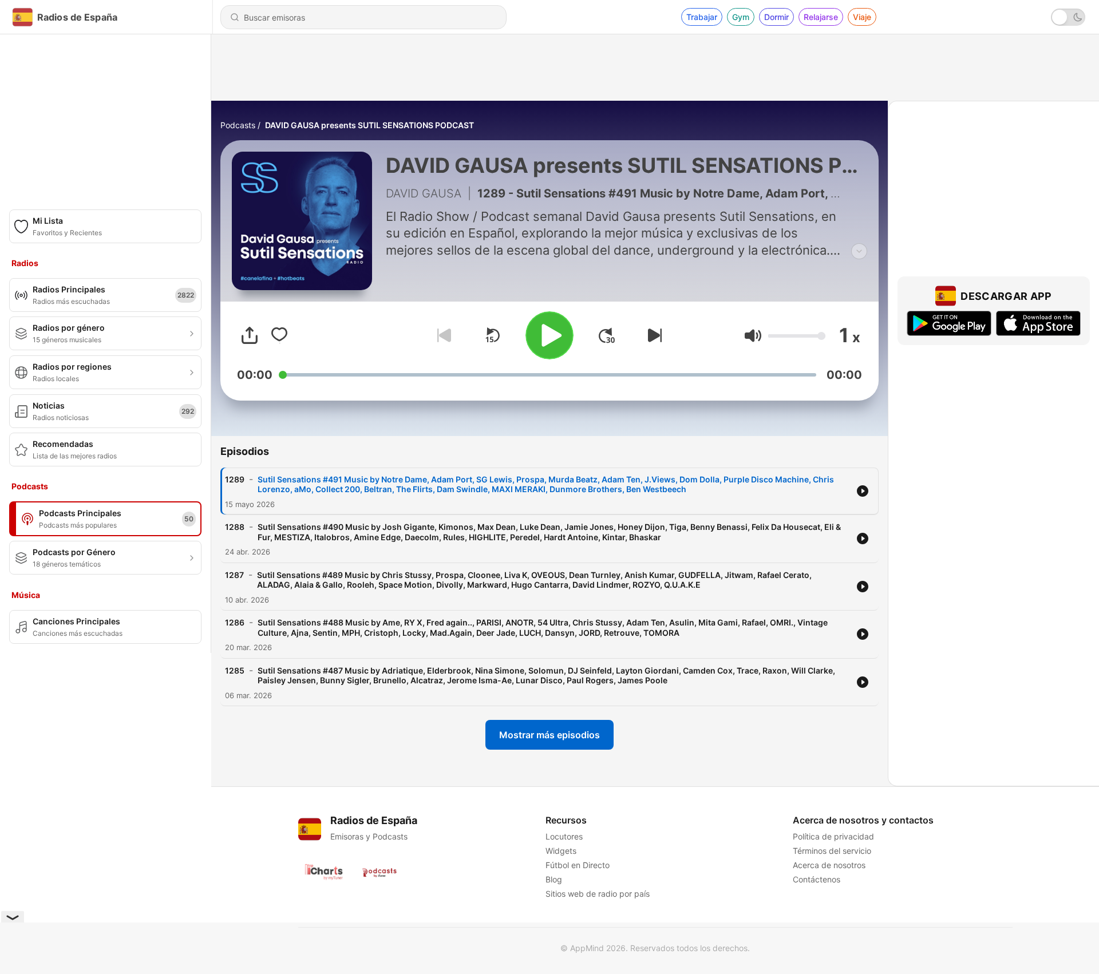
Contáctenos (816, 879)
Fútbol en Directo (577, 865)
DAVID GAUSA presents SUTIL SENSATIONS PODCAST (369, 125)
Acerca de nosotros (829, 865)
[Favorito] (279, 335)
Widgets (560, 851)
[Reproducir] (549, 335)
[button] (753, 335)
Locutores (564, 836)
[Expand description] (859, 251)
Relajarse (821, 17)
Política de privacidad (833, 836)
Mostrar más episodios (549, 735)
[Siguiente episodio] (652, 335)
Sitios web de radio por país (597, 893)
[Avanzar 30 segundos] (606, 335)
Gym (740, 17)
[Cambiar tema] (1068, 17)
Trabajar (701, 17)
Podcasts (237, 125)
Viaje (862, 17)
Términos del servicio (832, 851)
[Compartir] (249, 335)
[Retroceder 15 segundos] (492, 335)
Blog (553, 879)
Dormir (776, 17)
